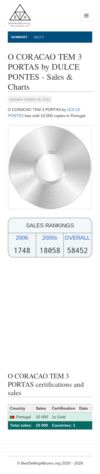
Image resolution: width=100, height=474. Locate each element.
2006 (22, 238)
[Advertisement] (50, 314)
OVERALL (77, 238)
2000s (49, 238)
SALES (39, 37)
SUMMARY (19, 37)
